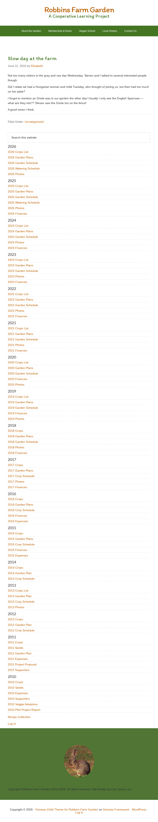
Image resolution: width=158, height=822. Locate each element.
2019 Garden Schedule (23, 407)
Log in (79, 812)
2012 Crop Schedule (21, 630)
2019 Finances (17, 413)
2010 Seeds (15, 687)
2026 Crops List (18, 151)
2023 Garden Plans (20, 265)
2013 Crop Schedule (21, 601)
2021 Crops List (18, 328)
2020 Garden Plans (20, 368)
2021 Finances (17, 350)
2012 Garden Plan (20, 624)
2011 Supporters (18, 670)
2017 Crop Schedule (21, 476)
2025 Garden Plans (20, 191)
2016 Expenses (18, 521)
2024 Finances (17, 248)
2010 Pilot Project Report (24, 709)
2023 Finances (17, 282)
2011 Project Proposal (22, 664)
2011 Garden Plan (19, 653)
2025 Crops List (18, 186)
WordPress (139, 809)
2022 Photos (16, 310)
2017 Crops (15, 465)
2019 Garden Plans (20, 402)
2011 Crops (15, 642)
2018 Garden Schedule (23, 441)
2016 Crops (15, 499)
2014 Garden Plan (20, 573)
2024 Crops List (18, 225)
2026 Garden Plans (20, 157)
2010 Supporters (19, 698)
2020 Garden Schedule (23, 373)
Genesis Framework (116, 809)
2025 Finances (17, 213)
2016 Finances (17, 515)
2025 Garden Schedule (23, 197)
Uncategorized (34, 121)
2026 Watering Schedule (24, 168)
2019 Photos (16, 418)
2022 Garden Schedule (23, 305)
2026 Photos (16, 174)
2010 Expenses (18, 693)
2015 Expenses (18, 555)
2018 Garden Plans (20, 436)
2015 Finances (17, 550)
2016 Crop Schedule (21, 510)
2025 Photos (16, 208)
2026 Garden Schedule (23, 163)
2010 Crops (15, 682)
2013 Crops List (18, 590)
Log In (12, 723)
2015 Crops (15, 533)
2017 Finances (17, 487)
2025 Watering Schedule (24, 202)
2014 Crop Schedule (21, 578)
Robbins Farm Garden (79, 9)
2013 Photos (16, 607)
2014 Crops (15, 567)
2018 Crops (15, 430)
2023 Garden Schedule (23, 270)
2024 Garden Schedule (23, 236)
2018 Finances (17, 453)
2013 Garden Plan (20, 596)
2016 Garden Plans (20, 504)
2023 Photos (16, 276)
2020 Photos (16, 384)
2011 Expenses (18, 659)
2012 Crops (15, 619)
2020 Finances (17, 379)
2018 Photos (16, 447)
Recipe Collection (19, 717)
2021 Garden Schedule (23, 339)
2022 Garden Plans (20, 299)
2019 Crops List (18, 396)
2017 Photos (16, 481)
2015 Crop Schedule (21, 544)
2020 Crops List (18, 362)
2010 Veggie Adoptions (23, 704)
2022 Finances (17, 316)
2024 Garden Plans (20, 231)
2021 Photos (16, 345)
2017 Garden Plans (20, 470)
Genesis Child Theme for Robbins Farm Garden (66, 809)
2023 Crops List (18, 259)
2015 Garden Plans (20, 538)
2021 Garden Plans (20, 333)
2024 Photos (16, 242)
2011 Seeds (15, 647)
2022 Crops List (18, 294)
